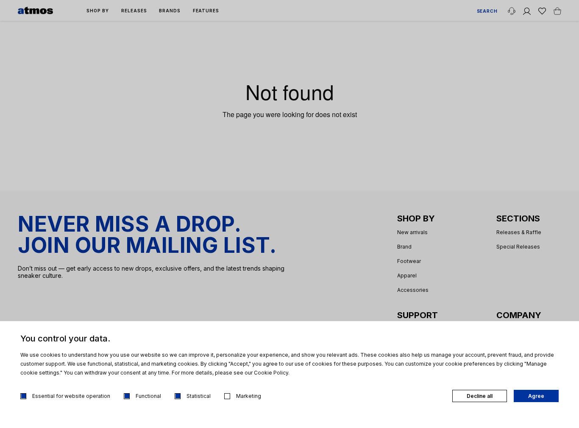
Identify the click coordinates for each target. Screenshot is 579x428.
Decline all (480, 396)
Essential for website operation (71, 396)
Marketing (248, 396)
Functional (148, 396)
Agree (536, 396)
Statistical (199, 396)
